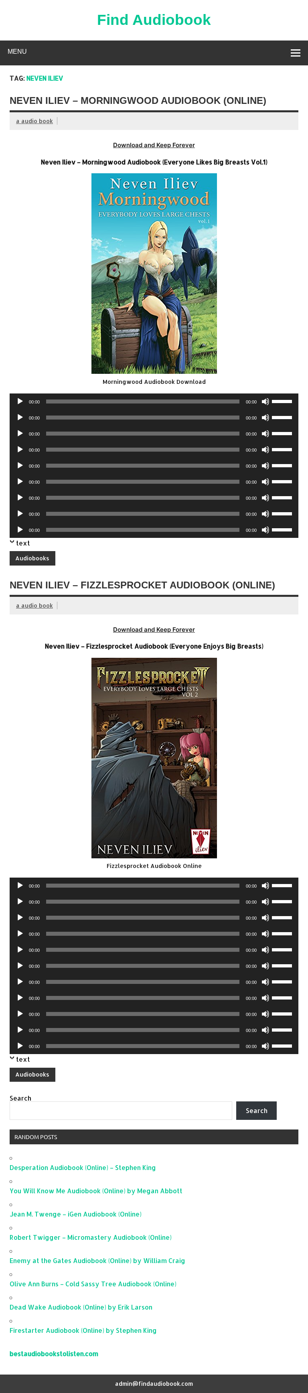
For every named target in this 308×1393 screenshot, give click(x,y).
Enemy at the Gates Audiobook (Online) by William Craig (97, 1260)
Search (20, 1098)
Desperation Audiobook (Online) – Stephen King (83, 1167)
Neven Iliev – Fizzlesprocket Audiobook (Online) (142, 585)
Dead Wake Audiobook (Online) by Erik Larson (81, 1307)
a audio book (34, 121)
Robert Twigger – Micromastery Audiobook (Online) (91, 1237)
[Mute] (265, 401)
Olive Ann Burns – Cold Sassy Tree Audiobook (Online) (93, 1283)
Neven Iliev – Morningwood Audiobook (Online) (138, 100)
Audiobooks (32, 558)
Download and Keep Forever (154, 145)
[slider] (283, 400)
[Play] (20, 401)
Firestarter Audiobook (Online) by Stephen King (83, 1330)
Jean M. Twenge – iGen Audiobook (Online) (76, 1214)
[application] (154, 401)
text (23, 543)
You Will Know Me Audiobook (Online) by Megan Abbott (96, 1190)
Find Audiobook (154, 20)
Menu (17, 51)
